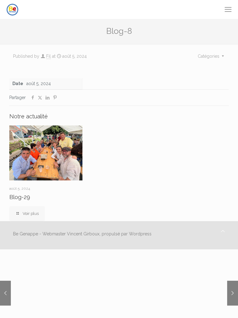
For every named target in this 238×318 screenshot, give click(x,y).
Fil (48, 56)
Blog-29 (19, 197)
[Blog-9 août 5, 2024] (5, 293)
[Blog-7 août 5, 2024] (232, 293)
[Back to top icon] (223, 231)
